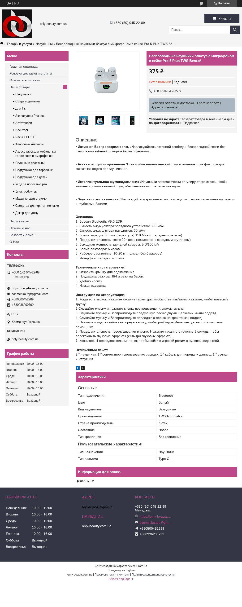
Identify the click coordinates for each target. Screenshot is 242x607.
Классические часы (29, 144)
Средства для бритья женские (37, 205)
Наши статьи (19, 221)
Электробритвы (26, 191)
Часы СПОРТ (24, 137)
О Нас (14, 242)
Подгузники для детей (31, 177)
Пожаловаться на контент (112, 574)
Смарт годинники (27, 101)
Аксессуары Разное (29, 116)
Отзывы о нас (19, 228)
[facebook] (78, 369)
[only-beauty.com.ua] (17, 36)
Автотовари (23, 123)
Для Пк (20, 108)
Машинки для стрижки (31, 198)
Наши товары (19, 87)
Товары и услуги (19, 44)
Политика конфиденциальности (153, 574)
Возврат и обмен (22, 235)
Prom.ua (141, 566)
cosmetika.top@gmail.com (30, 294)
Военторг (21, 130)
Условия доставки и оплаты (30, 73)
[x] (83, 369)
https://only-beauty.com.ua (30, 288)
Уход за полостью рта (31, 184)
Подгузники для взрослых (34, 170)
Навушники (44, 44)
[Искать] (235, 30)
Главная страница (23, 66)
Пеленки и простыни (29, 163)
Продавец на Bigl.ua (121, 570)
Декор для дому (27, 213)
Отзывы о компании (24, 80)
